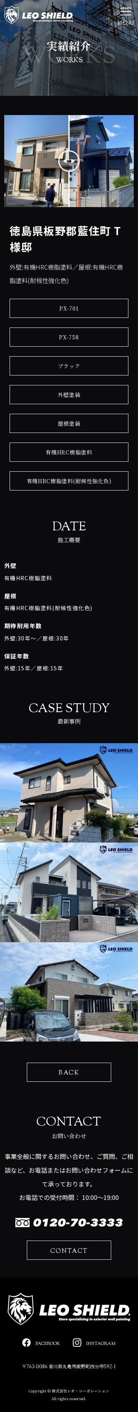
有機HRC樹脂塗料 (69, 452)
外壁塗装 (69, 394)
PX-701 (68, 308)
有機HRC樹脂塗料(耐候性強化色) (69, 481)
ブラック (69, 366)
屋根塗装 (69, 423)
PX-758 (69, 337)
